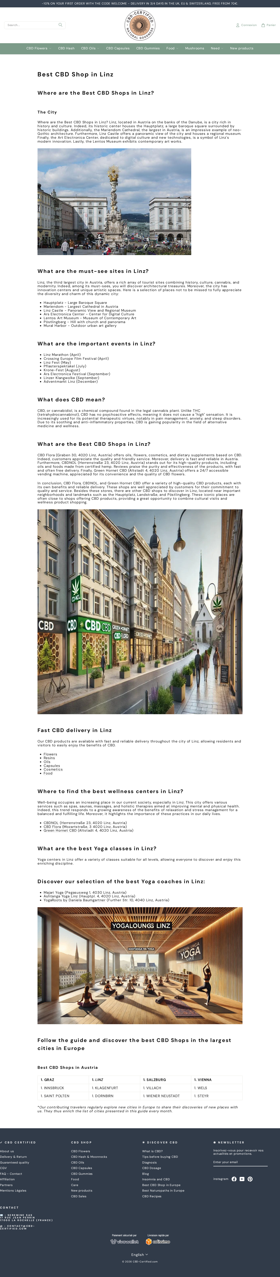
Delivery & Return (13, 1157)
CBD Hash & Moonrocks (89, 1157)
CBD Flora (52, 826)
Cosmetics (53, 769)
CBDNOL (51, 823)
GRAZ (49, 1079)
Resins (49, 758)
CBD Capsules (118, 48)
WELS (202, 1088)
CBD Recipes (152, 1196)
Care (74, 1185)
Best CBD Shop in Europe (161, 1185)
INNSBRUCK (54, 1088)
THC (196, 410)
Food (170, 48)
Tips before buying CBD (160, 1157)
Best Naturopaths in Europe (163, 1190)
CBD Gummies (148, 48)
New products (241, 48)
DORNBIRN (104, 1096)
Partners (6, 1185)
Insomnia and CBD (156, 1179)
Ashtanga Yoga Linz (61, 896)
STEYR (203, 1096)
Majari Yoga (54, 892)
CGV (3, 1168)
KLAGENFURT (106, 1088)
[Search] (60, 25)
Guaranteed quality (14, 1162)
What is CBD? (152, 1151)
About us (7, 1151)
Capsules (52, 765)
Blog (145, 1174)
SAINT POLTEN (56, 1096)
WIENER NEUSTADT (163, 1096)
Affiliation (7, 1179)
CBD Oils (88, 48)
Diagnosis (149, 1162)
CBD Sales (79, 1196)
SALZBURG (156, 1079)
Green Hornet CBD (60, 830)
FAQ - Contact (11, 1174)
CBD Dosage (151, 1168)
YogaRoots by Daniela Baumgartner (75, 900)
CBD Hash (66, 48)
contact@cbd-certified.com (17, 1227)
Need (215, 48)
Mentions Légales (13, 1190)
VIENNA (205, 1079)
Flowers (50, 754)
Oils (47, 761)
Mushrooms (194, 48)
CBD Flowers (36, 48)
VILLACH (153, 1088)
